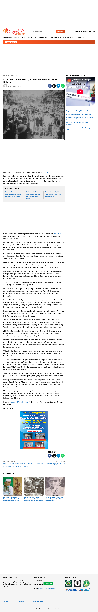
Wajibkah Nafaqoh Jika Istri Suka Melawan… (77, 123)
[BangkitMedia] (14, 31)
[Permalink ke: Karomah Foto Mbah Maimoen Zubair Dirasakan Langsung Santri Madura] (12, 486)
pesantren (57, 233)
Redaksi (21, 601)
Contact (6, 601)
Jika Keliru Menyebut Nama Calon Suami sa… (79, 118)
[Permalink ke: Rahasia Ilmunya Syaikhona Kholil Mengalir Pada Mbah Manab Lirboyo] (55, 486)
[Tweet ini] (54, 86)
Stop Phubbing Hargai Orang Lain (77, 111)
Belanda (46, 172)
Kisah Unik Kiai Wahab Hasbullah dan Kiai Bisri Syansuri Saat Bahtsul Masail (33, 498)
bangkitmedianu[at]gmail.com (46, 588)
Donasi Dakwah (38, 601)
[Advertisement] (49, 13)
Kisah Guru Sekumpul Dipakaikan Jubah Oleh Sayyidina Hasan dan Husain (17, 463)
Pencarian (60, 31)
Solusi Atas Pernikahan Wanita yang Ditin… (78, 128)
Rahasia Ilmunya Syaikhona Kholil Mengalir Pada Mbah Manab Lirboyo (53, 194)
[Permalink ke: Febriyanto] (5, 85)
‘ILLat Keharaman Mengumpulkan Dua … (79, 114)
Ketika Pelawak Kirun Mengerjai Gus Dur (50, 462)
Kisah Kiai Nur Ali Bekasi (19, 402)
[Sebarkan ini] (50, 86)
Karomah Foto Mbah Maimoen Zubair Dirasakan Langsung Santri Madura (13, 194)
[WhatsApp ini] (63, 86)
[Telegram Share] (58, 86)
